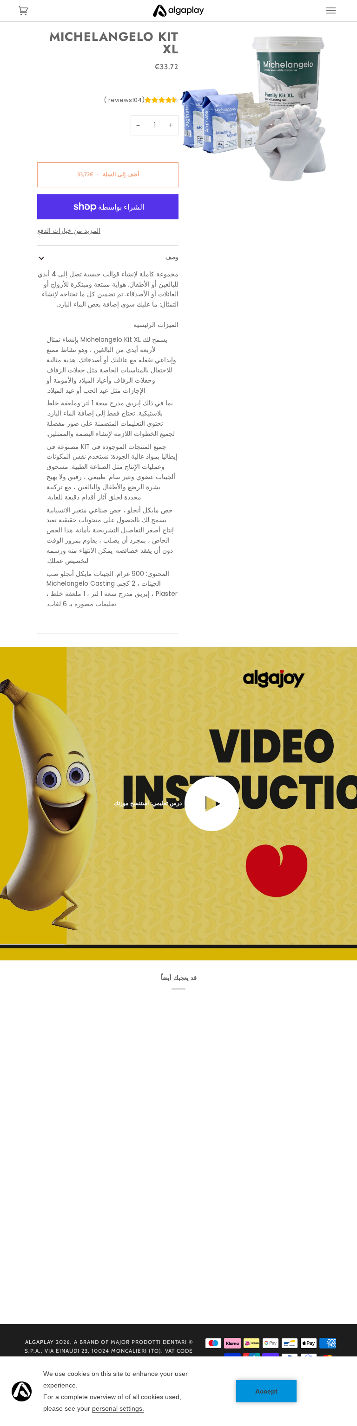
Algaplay (39, 1342)
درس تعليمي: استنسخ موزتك (149, 803)
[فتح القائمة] (324, 10)
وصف (171, 257)
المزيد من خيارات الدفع (68, 230)
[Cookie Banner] (178, 1391)
